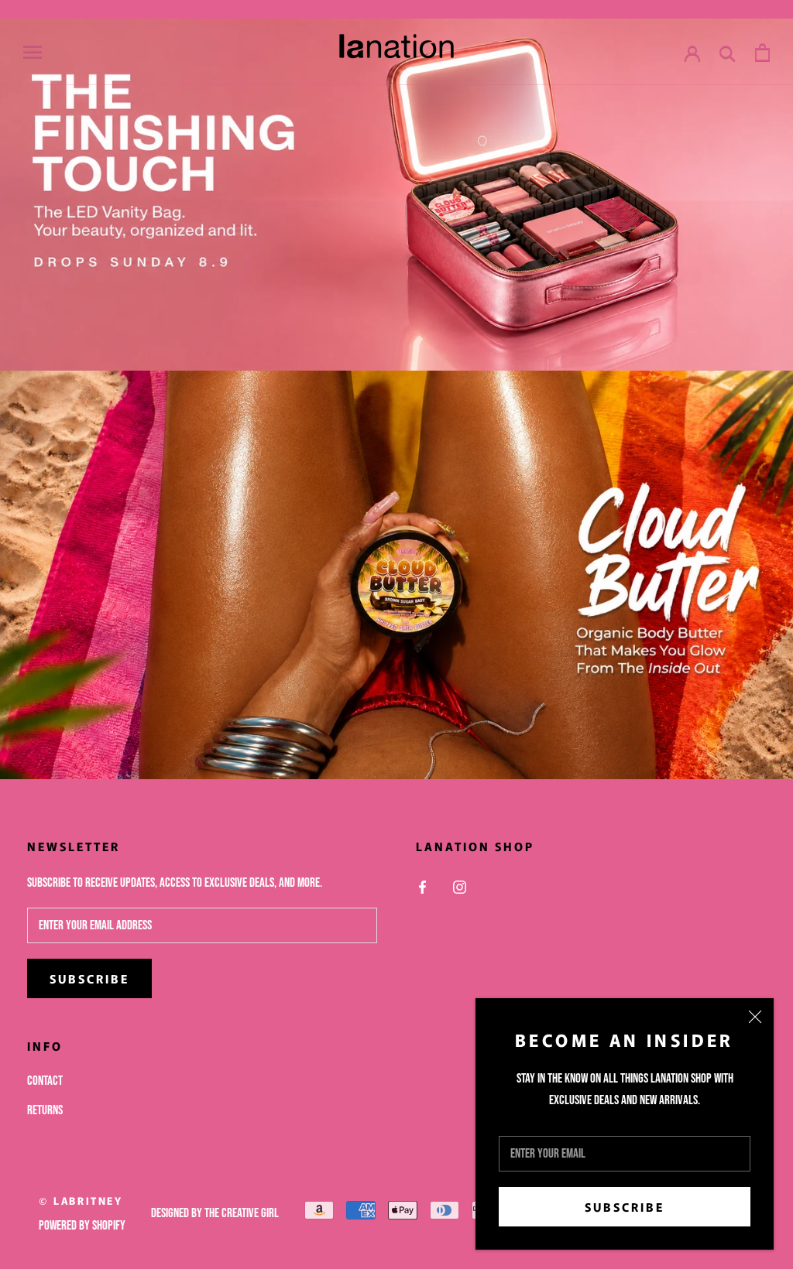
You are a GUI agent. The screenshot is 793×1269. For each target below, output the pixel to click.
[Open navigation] (32, 52)
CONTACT (45, 1081)
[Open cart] (762, 52)
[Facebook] (422, 887)
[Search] (727, 52)
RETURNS (45, 1110)
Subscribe (624, 1207)
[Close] (755, 1017)
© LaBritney (81, 1200)
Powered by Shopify (82, 1225)
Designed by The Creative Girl (215, 1213)
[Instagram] (459, 887)
